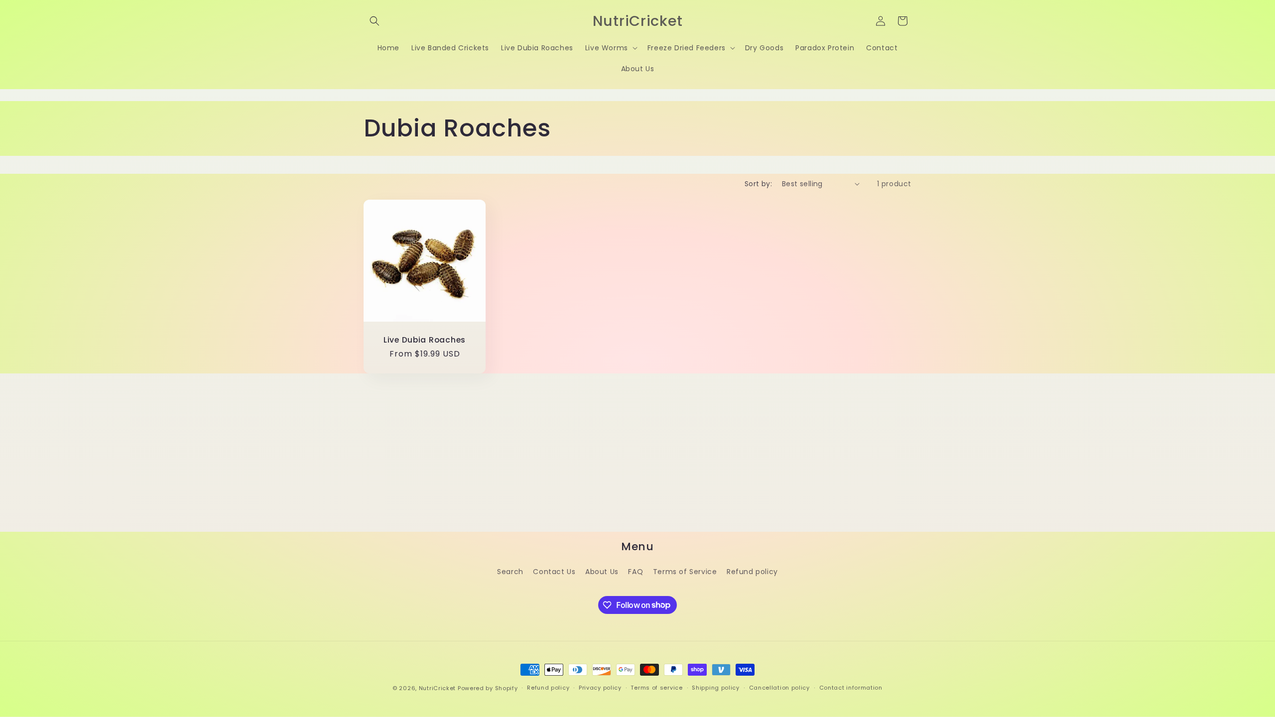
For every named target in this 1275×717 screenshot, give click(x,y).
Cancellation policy (779, 688)
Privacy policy (600, 688)
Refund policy (752, 572)
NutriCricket (437, 688)
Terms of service (656, 688)
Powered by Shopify (488, 688)
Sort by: (758, 184)
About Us (602, 572)
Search (510, 572)
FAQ (635, 572)
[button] (374, 21)
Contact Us (554, 572)
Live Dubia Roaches (424, 340)
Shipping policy (716, 688)
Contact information (851, 688)
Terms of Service (685, 572)
